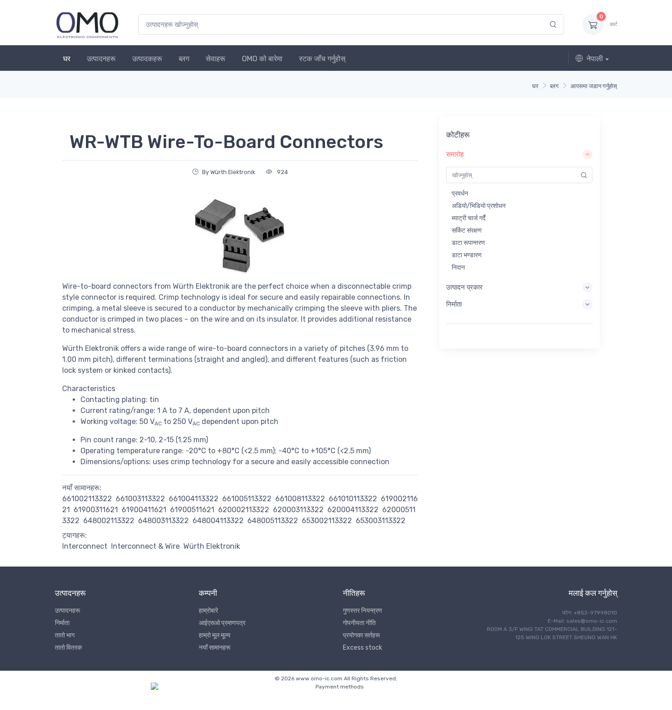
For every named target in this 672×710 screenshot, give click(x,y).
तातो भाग (65, 635)
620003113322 (298, 509)
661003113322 (140, 498)
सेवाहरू (215, 58)
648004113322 (218, 520)
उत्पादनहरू (101, 58)
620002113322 (243, 509)
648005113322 (272, 520)
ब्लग (184, 58)
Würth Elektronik (211, 546)
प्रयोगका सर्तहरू (361, 635)
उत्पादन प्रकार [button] (464, 287)
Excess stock (362, 648)
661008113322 (300, 498)
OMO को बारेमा (262, 58)
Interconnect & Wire (145, 546)
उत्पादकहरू (147, 58)
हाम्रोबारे (208, 611)
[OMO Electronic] (87, 24)
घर (66, 58)
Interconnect (84, 546)
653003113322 (380, 520)
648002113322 (108, 520)
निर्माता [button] (454, 304)
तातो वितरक (68, 648)
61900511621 (192, 509)
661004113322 (194, 498)
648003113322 (163, 520)
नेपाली (595, 58)
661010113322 (353, 498)
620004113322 (353, 509)
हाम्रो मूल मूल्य (214, 635)
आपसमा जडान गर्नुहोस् (594, 86)
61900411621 (144, 509)
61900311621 (96, 509)
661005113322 (247, 498)
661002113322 (87, 498)
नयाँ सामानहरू (214, 648)
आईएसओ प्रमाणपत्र (222, 623)
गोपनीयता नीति (359, 623)
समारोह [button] (455, 154)
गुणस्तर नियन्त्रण (362, 611)
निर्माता (62, 623)
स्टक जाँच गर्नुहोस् (322, 58)
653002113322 (327, 520)
